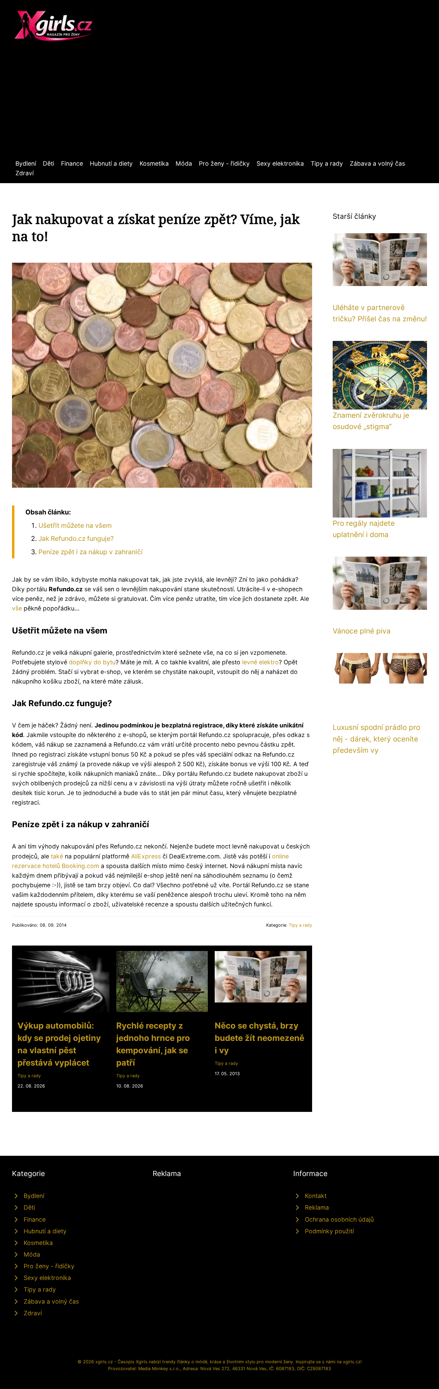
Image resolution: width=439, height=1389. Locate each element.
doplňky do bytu (92, 662)
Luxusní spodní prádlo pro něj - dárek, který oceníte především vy (376, 739)
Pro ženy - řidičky (224, 163)
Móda (184, 163)
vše (17, 608)
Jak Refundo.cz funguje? (76, 538)
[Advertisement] (219, 107)
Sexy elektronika (280, 163)
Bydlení (25, 163)
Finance (72, 163)
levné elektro (260, 662)
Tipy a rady (327, 163)
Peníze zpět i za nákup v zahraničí (90, 552)
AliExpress (146, 856)
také (57, 856)
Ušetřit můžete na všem (75, 525)
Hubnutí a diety (111, 163)
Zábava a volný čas (377, 163)
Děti (48, 163)
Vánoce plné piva (362, 631)
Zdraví (24, 173)
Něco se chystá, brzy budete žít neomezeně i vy (259, 1038)
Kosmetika (154, 163)
